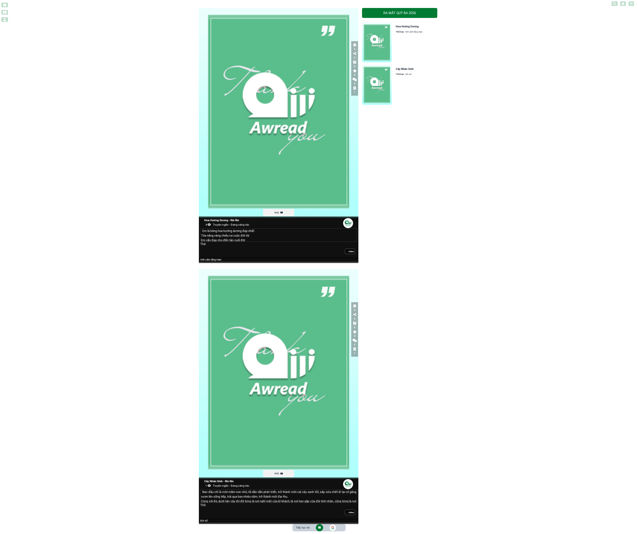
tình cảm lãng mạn (210, 259)
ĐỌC (277, 212)
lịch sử (204, 520)
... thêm (350, 251)
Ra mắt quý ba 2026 (399, 13)
